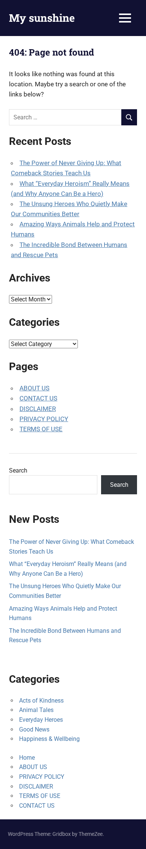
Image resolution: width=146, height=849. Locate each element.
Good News (34, 729)
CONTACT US (38, 398)
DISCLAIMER (37, 408)
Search (18, 470)
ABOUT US (34, 388)
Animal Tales (36, 710)
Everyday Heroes (41, 719)
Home (27, 757)
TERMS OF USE (41, 429)
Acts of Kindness (41, 700)
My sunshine (42, 18)
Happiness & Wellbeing (49, 738)
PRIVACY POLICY (43, 419)
